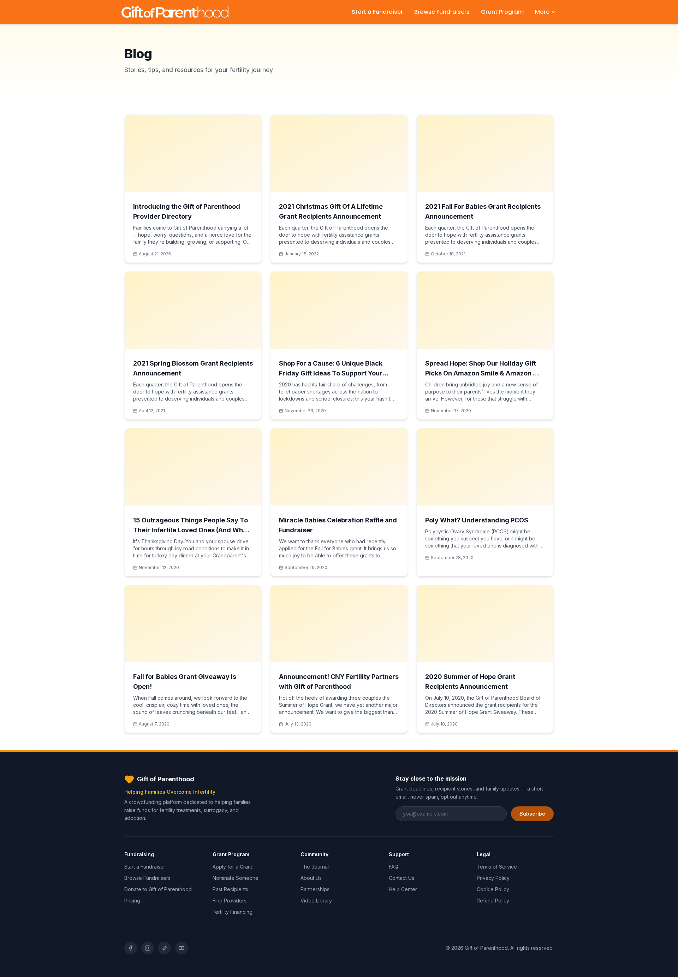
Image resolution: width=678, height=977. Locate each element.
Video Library (316, 901)
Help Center (403, 889)
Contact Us (401, 878)
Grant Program (502, 12)
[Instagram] (147, 948)
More (542, 12)
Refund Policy (493, 901)
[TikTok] (164, 948)
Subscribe (532, 814)
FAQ (393, 867)
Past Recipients (230, 889)
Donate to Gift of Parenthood (158, 889)
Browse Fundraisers (442, 12)
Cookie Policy (493, 889)
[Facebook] (130, 948)
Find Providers (229, 901)
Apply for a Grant (232, 867)
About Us (311, 878)
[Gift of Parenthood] (174, 12)
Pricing (132, 901)
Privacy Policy (493, 878)
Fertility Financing (232, 912)
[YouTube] (181, 948)
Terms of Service (497, 867)
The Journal (315, 867)
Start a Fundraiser (377, 12)
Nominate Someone (235, 878)
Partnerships (315, 889)
